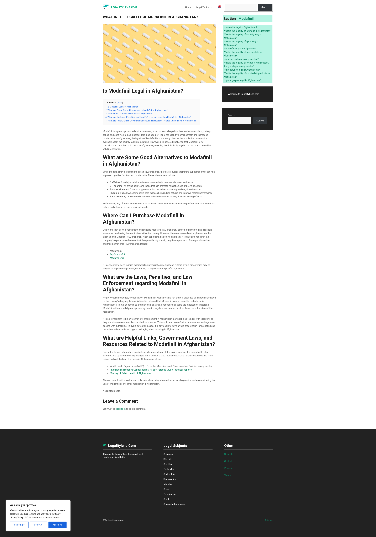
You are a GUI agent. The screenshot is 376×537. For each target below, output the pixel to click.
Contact (228, 461)
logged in (121, 408)
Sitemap (269, 520)
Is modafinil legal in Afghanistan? (240, 48)
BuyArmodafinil (117, 254)
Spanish (228, 454)
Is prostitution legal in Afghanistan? (242, 69)
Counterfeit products (174, 504)
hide (120, 103)
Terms (227, 475)
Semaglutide (169, 479)
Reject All (38, 525)
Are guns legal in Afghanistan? (239, 66)
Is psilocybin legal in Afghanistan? (241, 59)
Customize (19, 525)
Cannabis (168, 454)
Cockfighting (169, 474)
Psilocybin (168, 469)
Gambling (168, 464)
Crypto (166, 499)
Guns (166, 489)
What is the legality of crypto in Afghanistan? (246, 62)
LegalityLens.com (124, 7)
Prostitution (169, 494)
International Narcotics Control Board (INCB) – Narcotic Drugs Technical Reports (151, 369)
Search (265, 7)
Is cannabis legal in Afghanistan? (240, 27)
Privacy (228, 468)
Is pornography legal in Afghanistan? (242, 80)
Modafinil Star (117, 258)
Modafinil (246, 19)
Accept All (57, 525)
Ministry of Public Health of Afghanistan (130, 373)
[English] (218, 7)
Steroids (167, 459)
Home (188, 7)
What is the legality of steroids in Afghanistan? (247, 31)
